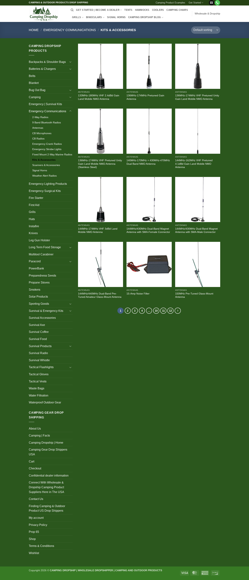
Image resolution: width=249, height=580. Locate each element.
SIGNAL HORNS (116, 17)
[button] (207, 1)
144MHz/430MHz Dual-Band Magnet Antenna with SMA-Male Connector (196, 230)
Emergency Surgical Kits (45, 190)
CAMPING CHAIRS (177, 10)
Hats (32, 219)
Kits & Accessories (44, 159)
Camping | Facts (39, 435)
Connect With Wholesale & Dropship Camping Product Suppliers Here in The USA (46, 487)
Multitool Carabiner (41, 254)
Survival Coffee (39, 331)
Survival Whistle (39, 360)
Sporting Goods (39, 303)
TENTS (128, 10)
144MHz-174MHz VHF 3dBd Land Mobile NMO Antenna (97, 230)
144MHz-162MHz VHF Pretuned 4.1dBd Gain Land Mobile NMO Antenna (194, 164)
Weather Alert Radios (44, 175)
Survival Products (40, 346)
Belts (32, 76)
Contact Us (36, 498)
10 (156, 310)
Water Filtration (38, 395)
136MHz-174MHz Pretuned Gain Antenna (145, 97)
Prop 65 (34, 531)
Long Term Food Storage (45, 247)
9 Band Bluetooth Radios (46, 122)
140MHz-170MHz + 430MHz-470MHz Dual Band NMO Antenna (148, 162)
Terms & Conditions (41, 545)
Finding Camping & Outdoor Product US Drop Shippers (47, 508)
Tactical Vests (37, 381)
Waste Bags (36, 388)
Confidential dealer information (49, 475)
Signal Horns (39, 170)
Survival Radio (38, 353)
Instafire (34, 226)
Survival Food (38, 339)
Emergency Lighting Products (48, 183)
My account (36, 517)
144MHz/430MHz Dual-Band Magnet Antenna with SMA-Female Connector (148, 230)
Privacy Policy (38, 524)
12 (170, 310)
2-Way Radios (40, 117)
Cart (31, 461)
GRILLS (76, 17)
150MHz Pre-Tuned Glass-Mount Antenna (194, 295)
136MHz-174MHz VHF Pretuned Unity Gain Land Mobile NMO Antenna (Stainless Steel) (100, 164)
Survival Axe (37, 324)
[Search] (72, 10)
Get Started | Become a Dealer (97, 10)
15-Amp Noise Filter (138, 293)
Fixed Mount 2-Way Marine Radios (52, 154)
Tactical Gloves (38, 374)
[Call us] (217, 2)
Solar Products (38, 296)
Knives (33, 233)
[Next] (178, 311)
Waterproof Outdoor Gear (45, 402)
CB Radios (38, 138)
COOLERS (158, 10)
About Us (35, 428)
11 (163, 310)
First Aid (34, 205)
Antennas (37, 127)
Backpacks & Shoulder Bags (47, 61)
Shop (32, 539)
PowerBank (36, 268)
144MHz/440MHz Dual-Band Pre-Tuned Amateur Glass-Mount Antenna (99, 295)
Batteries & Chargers (42, 68)
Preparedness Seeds (42, 275)
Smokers (34, 289)
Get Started (195, 2)
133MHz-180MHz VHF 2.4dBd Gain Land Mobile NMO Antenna (98, 97)
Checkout (35, 468)
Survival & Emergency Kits (46, 310)
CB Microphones (41, 133)
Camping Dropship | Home (46, 442)
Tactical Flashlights (41, 367)
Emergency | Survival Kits (45, 104)
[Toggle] (70, 62)
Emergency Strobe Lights (46, 149)
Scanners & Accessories (46, 165)
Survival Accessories (42, 317)
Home (34, 30)
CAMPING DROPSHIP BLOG (144, 17)
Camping (35, 97)
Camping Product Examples (170, 2)
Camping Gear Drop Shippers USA (48, 452)
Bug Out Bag (37, 90)
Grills (32, 212)
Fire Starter (36, 197)
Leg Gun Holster (39, 240)
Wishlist (34, 553)
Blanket (34, 82)
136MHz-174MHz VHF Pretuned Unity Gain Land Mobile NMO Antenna (197, 97)
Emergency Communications (69, 30)
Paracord (35, 261)
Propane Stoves (39, 282)
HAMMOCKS (142, 10)
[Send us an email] (211, 2)
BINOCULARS (94, 17)
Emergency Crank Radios (47, 143)
